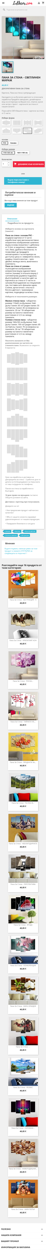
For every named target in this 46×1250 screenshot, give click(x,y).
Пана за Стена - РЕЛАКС (23, 1087)
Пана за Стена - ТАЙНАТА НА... (23, 722)
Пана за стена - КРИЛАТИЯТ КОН (23, 640)
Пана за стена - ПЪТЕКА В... (23, 803)
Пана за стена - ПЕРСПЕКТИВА (23, 884)
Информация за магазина (15, 1247)
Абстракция (25, 535)
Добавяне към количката (29, 164)
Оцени (10, 205)
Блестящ (17, 531)
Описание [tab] (12, 218)
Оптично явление (11, 535)
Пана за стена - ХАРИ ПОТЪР (23, 1209)
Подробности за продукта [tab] (20, 223)
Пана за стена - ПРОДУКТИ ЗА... (23, 762)
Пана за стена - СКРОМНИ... (23, 1128)
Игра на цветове (30, 531)
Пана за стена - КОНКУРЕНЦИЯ (23, 965)
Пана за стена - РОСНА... (23, 681)
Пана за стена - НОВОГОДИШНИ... (23, 1169)
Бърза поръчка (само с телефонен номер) (18, 181)
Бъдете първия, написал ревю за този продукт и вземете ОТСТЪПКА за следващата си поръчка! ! (21, 550)
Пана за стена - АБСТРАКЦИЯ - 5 (23, 600)
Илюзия (7, 531)
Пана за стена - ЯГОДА (23, 925)
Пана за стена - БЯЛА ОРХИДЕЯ (23, 1006)
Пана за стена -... (23, 1047)
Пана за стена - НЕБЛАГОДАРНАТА (23, 843)
